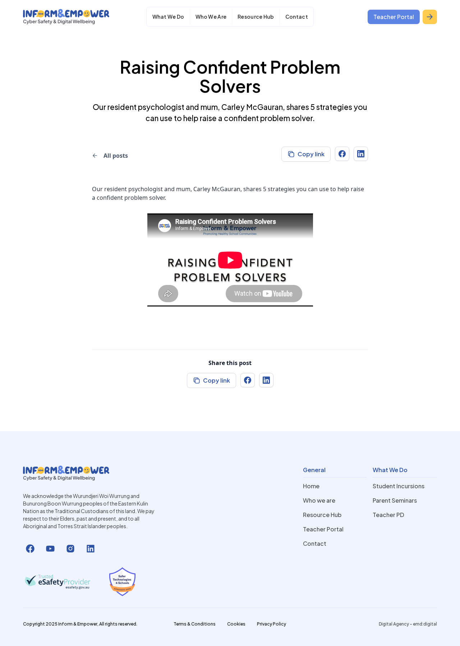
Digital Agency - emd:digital (408, 624)
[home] (66, 17)
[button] (168, 16)
